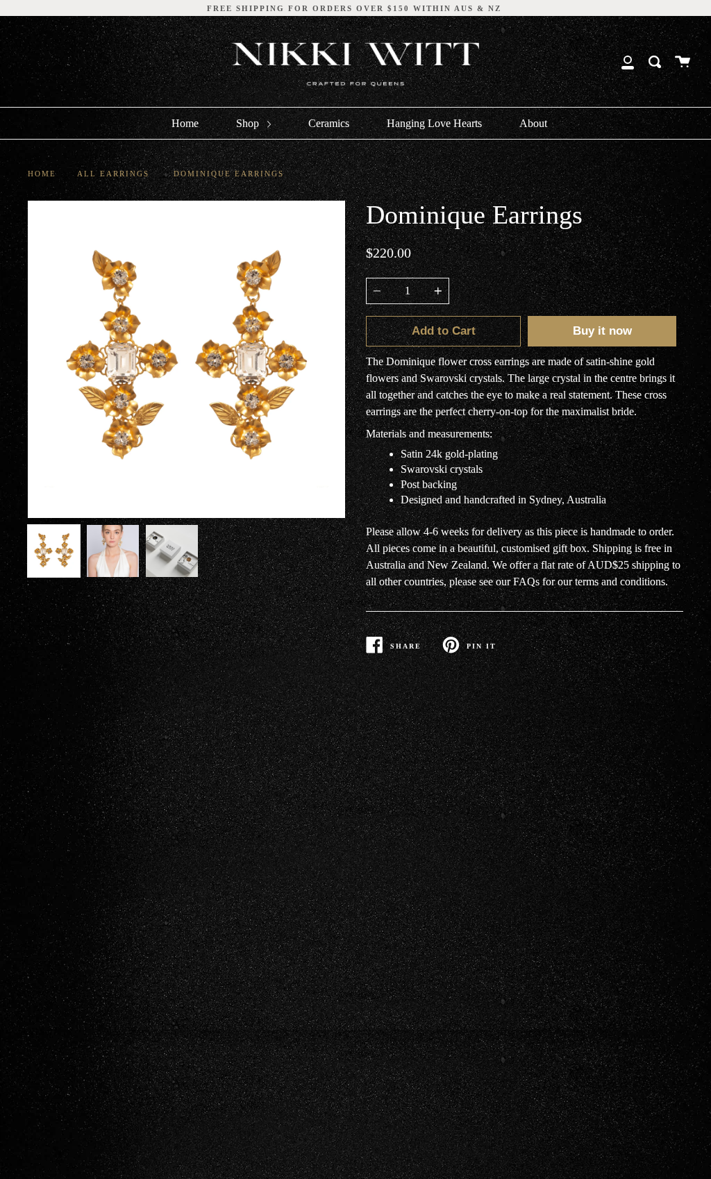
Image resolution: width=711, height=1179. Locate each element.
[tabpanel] (186, 359)
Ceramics (328, 123)
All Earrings (113, 173)
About (533, 123)
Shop (249, 123)
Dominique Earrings (229, 173)
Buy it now (602, 330)
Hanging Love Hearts (434, 123)
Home (185, 123)
